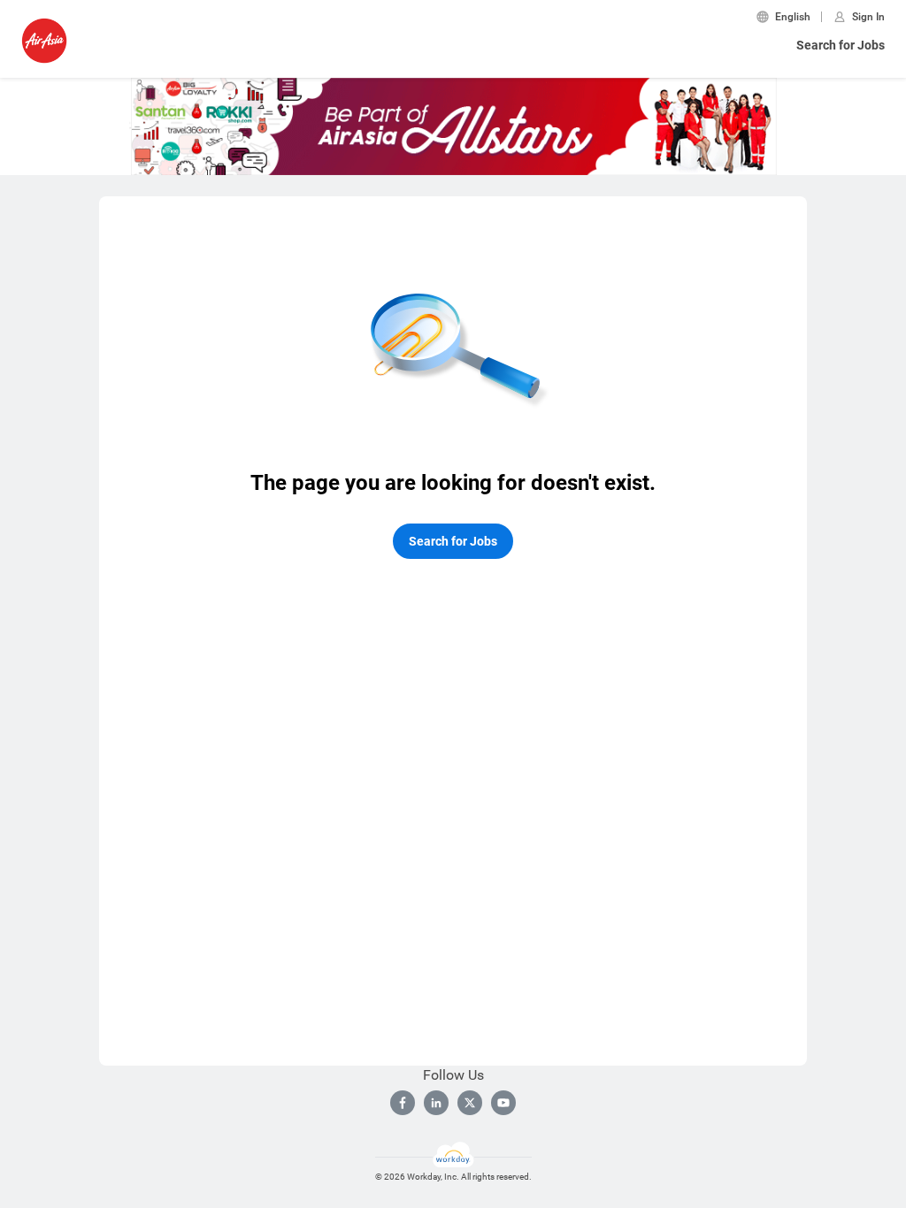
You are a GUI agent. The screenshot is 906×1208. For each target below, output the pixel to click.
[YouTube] (503, 1102)
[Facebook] (402, 1102)
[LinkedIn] (436, 1102)
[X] (469, 1102)
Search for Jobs (840, 45)
